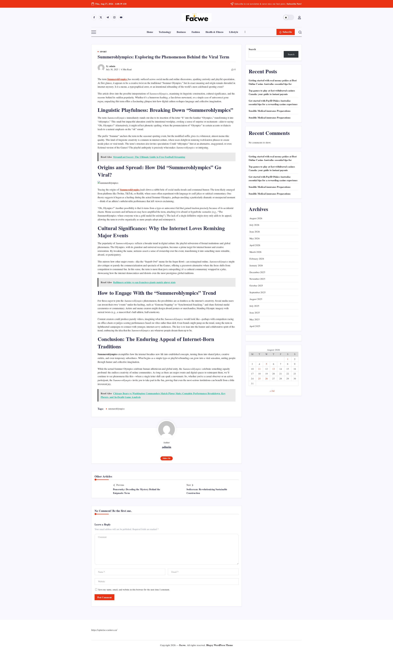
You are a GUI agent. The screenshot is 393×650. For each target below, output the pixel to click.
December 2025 (257, 272)
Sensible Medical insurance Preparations (269, 110)
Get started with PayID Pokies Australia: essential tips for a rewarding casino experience (273, 102)
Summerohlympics (130, 189)
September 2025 (257, 292)
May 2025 (254, 319)
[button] (288, 17)
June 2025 (254, 312)
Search (252, 49)
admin (112, 66)
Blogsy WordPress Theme (219, 645)
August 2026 (255, 218)
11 (259, 368)
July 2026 (254, 224)
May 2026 (254, 238)
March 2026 (255, 251)
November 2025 (257, 278)
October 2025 (256, 285)
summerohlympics (116, 408)
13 (273, 368)
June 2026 (254, 231)
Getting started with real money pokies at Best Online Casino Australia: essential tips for (273, 82)
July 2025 (254, 305)
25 (259, 378)
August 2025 (255, 299)
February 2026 (256, 258)
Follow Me (166, 458)
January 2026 (256, 265)
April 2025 (254, 326)
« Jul (272, 390)
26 (266, 378)
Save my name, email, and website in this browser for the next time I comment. (134, 589)
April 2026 (254, 245)
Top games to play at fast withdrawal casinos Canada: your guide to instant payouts (272, 92)
